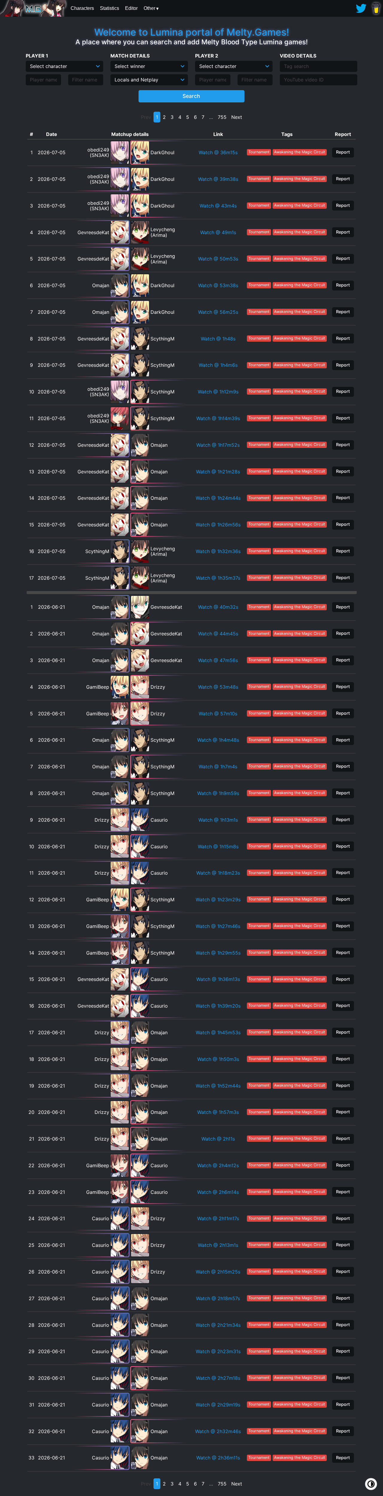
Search (191, 96)
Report (343, 152)
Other (149, 8)
